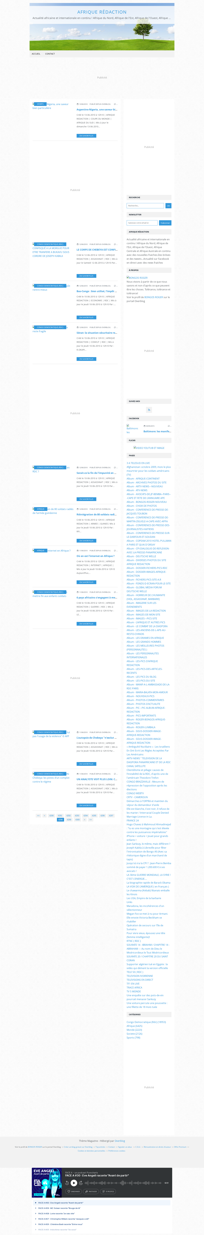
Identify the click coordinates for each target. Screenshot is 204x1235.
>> (90, 820)
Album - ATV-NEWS (137, 490)
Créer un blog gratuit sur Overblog (78, 1147)
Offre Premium (180, 1147)
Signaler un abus (125, 1147)
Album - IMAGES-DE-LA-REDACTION (146, 610)
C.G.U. (138, 1147)
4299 (69, 820)
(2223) (134, 1029)
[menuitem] (36, 53)
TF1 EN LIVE (133, 983)
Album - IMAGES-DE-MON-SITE (143, 614)
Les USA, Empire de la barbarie (144, 898)
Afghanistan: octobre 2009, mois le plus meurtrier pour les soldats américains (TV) (149, 470)
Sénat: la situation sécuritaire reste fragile (102, 332)
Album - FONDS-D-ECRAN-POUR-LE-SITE (149, 583)
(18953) (146, 1022)
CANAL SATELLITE (136, 766)
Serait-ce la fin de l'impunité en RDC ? (99, 473)
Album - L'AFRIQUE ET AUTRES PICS (146, 622)
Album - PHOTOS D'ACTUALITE (143, 704)
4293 (77, 816)
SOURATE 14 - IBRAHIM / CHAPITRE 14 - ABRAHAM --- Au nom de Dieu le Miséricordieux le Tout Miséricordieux (148, 948)
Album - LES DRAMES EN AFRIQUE (145, 638)
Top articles (100, 1147)
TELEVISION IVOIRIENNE (140, 976)
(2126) (134, 1033)
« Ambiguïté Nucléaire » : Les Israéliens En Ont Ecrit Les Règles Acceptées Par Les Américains (148, 750)
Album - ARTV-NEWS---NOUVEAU (145, 486)
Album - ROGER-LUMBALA (141, 727)
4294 (85, 816)
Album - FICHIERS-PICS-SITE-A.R (144, 579)
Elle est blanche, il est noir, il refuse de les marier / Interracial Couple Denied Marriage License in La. (148, 812)
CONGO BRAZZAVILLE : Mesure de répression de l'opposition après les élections (147, 785)
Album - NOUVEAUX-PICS (140, 696)
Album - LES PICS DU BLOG (141, 676)
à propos (110, 1191)
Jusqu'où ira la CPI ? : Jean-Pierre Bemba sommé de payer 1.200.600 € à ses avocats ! (149, 867)
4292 (68, 816)
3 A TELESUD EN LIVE (138, 463)
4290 (51, 816)
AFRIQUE (40, 509)
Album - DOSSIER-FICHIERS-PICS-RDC (147, 568)
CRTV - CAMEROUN (137, 797)
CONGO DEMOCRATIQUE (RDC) (50, 244)
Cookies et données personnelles (91, 1151)
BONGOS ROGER (153, 297)
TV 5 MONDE (134, 991)
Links (129, 902)
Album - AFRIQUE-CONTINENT (143, 478)
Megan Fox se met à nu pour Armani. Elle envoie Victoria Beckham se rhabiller (147, 917)
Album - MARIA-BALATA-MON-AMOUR (147, 692)
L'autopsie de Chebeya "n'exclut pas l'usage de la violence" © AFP (115, 737)
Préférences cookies (116, 1151)
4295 (94, 816)
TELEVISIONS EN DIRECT (140, 979)
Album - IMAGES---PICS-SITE (142, 618)
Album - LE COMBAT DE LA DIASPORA (147, 626)
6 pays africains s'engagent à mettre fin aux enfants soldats (112, 597)
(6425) (134, 1026)
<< (38, 816)
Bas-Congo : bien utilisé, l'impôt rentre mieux (103, 291)
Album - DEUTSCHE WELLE (141, 556)
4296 (103, 816)
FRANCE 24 (133, 820)
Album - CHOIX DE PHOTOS (142, 505)
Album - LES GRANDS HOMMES (144, 641)
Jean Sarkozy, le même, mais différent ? (148, 843)
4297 (111, 816)
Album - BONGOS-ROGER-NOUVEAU (147, 502)
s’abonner (75, 1191)
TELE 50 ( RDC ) (135, 972)
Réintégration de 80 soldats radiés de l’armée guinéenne (110, 514)
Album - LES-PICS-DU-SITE (141, 680)
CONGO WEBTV (135, 793)
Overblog (120, 1141)
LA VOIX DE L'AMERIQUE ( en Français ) (148, 886)
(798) (133, 1037)
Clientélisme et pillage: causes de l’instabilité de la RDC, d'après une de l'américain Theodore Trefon (147, 773)
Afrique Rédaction (102, 12)
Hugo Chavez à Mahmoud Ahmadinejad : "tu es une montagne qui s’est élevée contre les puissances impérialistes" (149, 828)
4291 (60, 816)
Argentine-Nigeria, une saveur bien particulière (105, 109)
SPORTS (40, 104)
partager (93, 1191)
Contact (50, 53)
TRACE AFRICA (134, 987)
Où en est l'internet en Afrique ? (96, 556)
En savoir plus (86, 135)
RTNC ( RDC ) (134, 941)
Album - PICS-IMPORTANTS (141, 715)
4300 (77, 820)
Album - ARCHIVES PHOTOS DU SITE (147, 482)
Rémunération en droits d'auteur (157, 1147)
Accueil (36, 53)
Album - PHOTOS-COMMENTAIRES (145, 700)
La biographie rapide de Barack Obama (148, 882)
